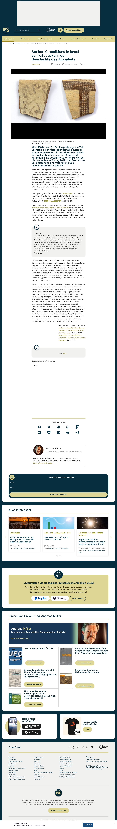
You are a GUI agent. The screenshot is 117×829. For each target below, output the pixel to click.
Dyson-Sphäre (91, 550)
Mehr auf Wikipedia (18, 638)
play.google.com (31, 732)
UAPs (54, 548)
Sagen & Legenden (65, 761)
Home (10, 43)
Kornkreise (37, 764)
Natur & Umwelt (39, 777)
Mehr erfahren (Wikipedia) (42, 463)
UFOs (61, 39)
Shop (87, 729)
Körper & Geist (38, 766)
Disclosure (48, 533)
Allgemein (12, 757)
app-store (31, 726)
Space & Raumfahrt (77, 39)
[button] (39, 427)
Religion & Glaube (65, 759)
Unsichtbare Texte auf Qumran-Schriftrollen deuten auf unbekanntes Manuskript (71, 337)
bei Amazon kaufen (35, 663)
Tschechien (31, 548)
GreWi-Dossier (38, 757)
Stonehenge (24, 548)
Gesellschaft (59, 533)
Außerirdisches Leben (87, 533)
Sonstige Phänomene (45, 39)
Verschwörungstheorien (67, 775)
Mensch (94, 39)
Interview (37, 759)
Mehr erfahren (77, 598)
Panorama (37, 779)
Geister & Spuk (13, 770)
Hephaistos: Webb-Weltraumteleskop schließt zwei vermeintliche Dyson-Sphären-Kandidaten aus (92, 543)
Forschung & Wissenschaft (17, 768)
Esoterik (11, 766)
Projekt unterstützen (74, 30)
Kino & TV (37, 761)
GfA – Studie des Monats (17, 777)
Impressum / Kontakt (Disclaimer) (97, 761)
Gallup (51, 548)
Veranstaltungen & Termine (68, 772)
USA (67, 548)
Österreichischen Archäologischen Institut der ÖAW (50, 208)
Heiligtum (17, 548)
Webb (80, 552)
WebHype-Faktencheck (67, 777)
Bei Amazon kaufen (33, 705)
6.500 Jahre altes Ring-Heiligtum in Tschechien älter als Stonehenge (22, 539)
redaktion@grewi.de (60, 30)
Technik (61, 768)
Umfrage (63, 548)
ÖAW (64, 354)
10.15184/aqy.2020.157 (52, 201)
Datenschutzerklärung (93, 759)
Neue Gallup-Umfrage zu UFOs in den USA (56, 538)
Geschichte (12, 772)
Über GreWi (108, 39)
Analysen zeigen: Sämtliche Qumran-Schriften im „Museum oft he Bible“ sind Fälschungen (71, 330)
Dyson (85, 550)
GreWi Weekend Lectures (17, 779)
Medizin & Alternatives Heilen (43, 772)
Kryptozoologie (39, 768)
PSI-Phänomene (25, 39)
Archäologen (67, 194)
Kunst (36, 770)
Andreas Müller (36, 64)
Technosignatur (100, 550)
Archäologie (8, 39)
